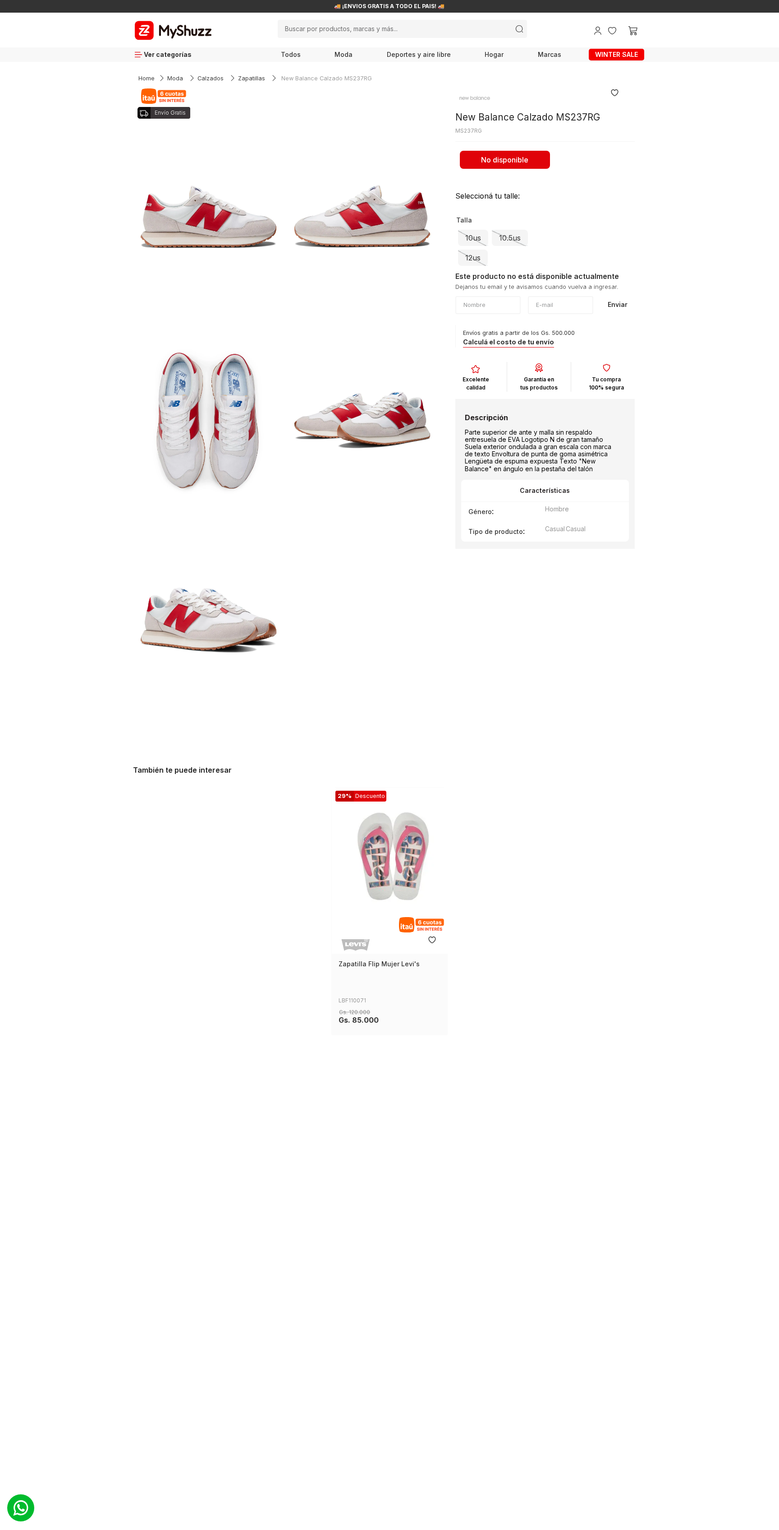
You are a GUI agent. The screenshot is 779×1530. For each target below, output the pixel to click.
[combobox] (402, 29)
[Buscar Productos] (519, 29)
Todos (291, 54)
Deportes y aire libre (419, 54)
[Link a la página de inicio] (146, 78)
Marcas (549, 54)
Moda (344, 54)
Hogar (494, 54)
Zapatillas (251, 78)
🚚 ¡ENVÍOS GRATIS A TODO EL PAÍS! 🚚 (389, 6)
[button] (473, 238)
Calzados (210, 78)
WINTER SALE (616, 54)
